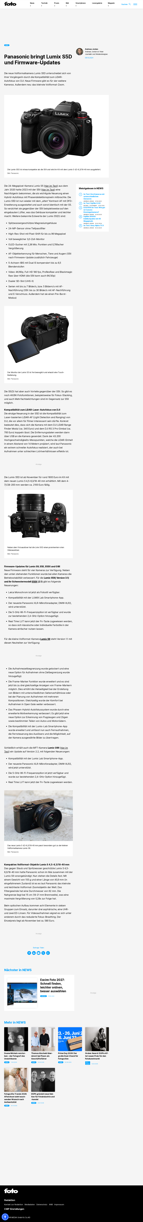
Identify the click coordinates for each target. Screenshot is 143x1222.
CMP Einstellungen (14, 1209)
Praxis (56, 3)
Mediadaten (30, 1204)
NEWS (6, 45)
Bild (67, 3)
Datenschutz (41, 1204)
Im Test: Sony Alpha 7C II (94, 225)
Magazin (111, 3)
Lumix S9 (45, 639)
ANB (51, 1204)
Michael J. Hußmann (90, 205)
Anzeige (43, 996)
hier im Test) (51, 185)
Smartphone (81, 3)
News (32, 3)
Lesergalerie (97, 3)
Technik (44, 3)
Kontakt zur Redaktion (13, 1204)
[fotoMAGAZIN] (10, 4)
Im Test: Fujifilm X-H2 (92, 203)
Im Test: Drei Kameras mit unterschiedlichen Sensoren (94, 196)
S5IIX (34, 581)
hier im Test (48, 189)
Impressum (59, 1204)
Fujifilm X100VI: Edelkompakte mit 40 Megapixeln (92, 218)
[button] (29, 953)
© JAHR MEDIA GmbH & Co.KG (17, 1217)
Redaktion (9, 1200)
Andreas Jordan (91, 49)
